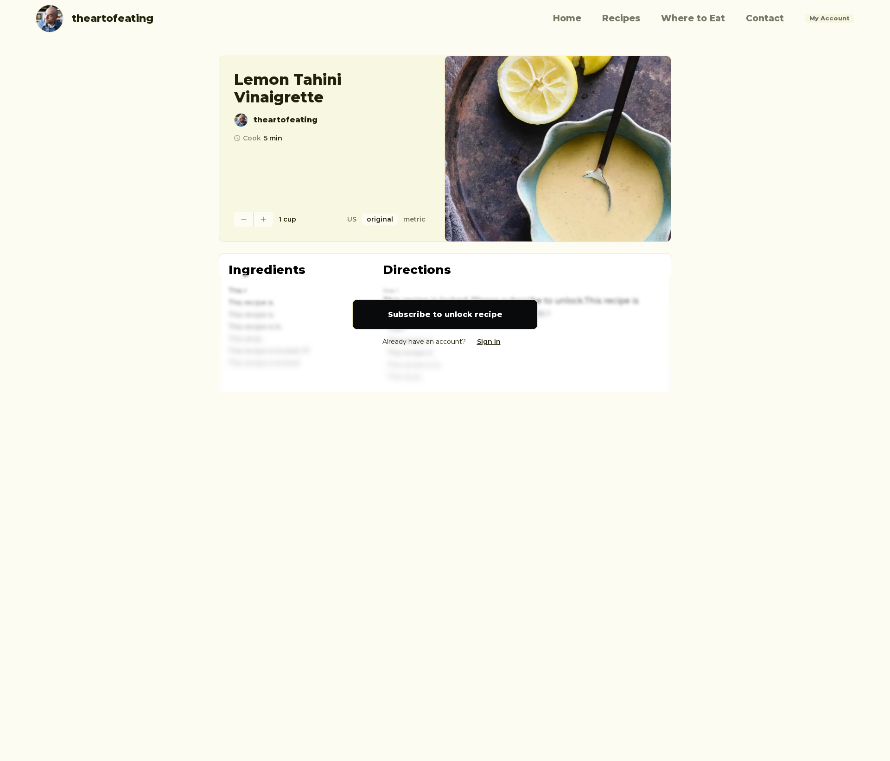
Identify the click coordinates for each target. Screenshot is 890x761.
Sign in (489, 341)
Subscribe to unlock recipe (445, 314)
